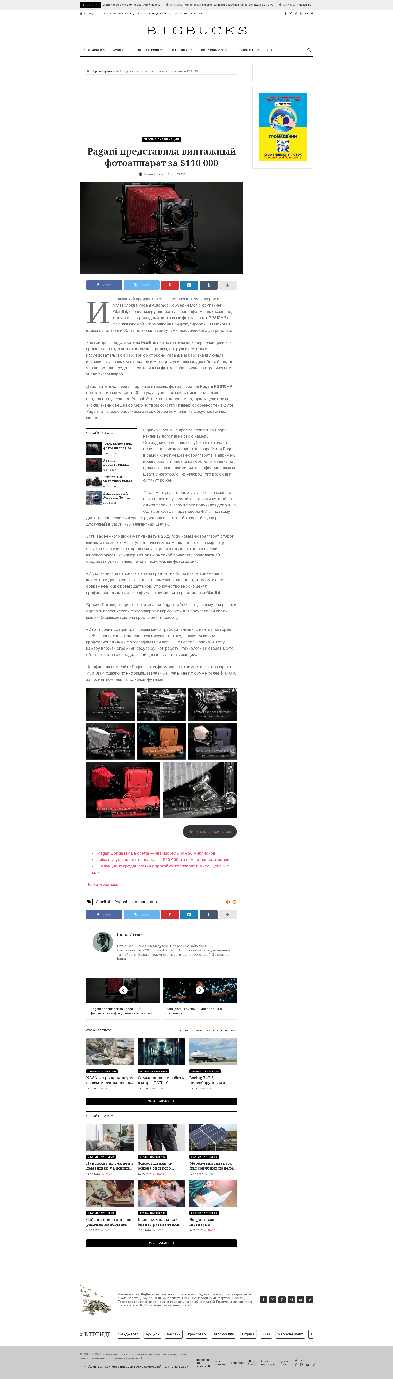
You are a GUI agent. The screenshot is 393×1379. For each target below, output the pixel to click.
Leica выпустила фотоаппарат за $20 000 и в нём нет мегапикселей (119, 446)
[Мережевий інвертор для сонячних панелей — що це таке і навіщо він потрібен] (213, 1137)
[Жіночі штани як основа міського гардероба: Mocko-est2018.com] (161, 1137)
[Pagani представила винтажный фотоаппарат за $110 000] (94, 464)
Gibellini (103, 901)
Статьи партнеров (101, 1157)
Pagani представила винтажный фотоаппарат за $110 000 (117, 462)
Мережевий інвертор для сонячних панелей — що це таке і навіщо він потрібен (212, 1166)
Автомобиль (204, 1334)
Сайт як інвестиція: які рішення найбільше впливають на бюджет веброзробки (109, 1222)
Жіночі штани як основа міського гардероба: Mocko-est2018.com (156, 1166)
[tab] (191, 1030)
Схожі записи (191, 1030)
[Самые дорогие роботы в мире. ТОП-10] (161, 1051)
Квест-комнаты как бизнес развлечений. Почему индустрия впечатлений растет (159, 1222)
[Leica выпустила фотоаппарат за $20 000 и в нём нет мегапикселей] (94, 448)
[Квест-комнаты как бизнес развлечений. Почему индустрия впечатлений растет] (161, 1193)
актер (296, 1334)
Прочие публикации (106, 71)
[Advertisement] (161, 106)
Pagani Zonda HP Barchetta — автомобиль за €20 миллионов (156, 853)
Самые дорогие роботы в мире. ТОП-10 (161, 1080)
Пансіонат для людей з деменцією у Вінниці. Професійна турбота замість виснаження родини (109, 1166)
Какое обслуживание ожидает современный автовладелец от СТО (198, 4)
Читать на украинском (209, 831)
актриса (228, 1334)
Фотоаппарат (144, 901)
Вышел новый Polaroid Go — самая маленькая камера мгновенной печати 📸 (118, 495)
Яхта (247, 1334)
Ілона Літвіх (130, 934)
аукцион (133, 1334)
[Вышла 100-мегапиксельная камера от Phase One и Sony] (94, 481)
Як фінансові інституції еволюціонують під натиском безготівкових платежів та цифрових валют (212, 1222)
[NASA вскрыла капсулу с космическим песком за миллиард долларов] (110, 1051)
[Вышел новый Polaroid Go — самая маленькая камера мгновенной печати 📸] (94, 497)
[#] (285, 13)
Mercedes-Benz (271, 1334)
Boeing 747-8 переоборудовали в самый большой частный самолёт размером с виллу (208, 1080)
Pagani (120, 901)
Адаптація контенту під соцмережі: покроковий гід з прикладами (138, 1366)
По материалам (101, 884)
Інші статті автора (220, 1030)
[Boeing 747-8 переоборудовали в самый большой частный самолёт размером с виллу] (213, 1051)
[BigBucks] (196, 31)
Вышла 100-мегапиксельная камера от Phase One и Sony (117, 479)
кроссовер (177, 1334)
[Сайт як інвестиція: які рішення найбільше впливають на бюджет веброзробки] (110, 1193)
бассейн (154, 1334)
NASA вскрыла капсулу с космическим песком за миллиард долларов (109, 1080)
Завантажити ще (161, 1101)
